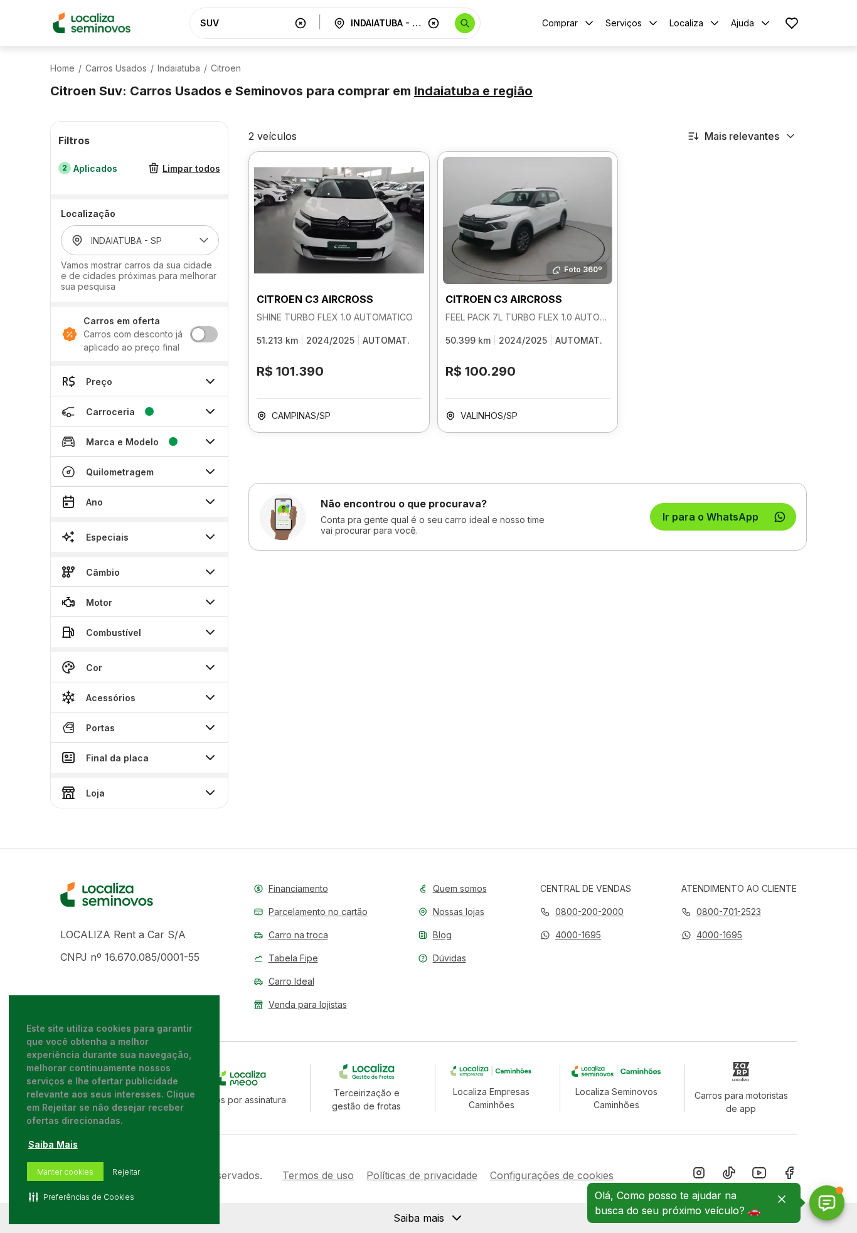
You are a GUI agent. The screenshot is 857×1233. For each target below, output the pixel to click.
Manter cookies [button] (65, 1172)
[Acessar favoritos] (792, 23)
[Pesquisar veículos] (465, 23)
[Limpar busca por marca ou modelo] (300, 23)
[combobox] (244, 22)
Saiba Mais (53, 1144)
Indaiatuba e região (473, 90)
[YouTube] (759, 1175)
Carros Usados (116, 68)
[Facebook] (789, 1175)
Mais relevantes (742, 136)
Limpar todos (191, 168)
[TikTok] (729, 1175)
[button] (570, 934)
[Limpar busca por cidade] (433, 23)
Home (62, 68)
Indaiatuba (178, 68)
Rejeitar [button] (126, 1172)
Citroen (226, 68)
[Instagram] (698, 1175)
